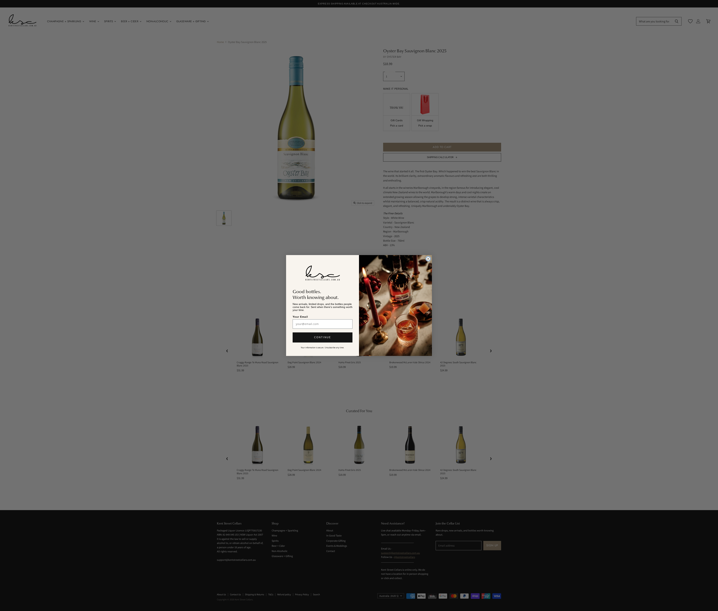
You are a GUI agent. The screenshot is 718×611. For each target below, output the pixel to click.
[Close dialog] (428, 259)
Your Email (301, 316)
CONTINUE (322, 337)
